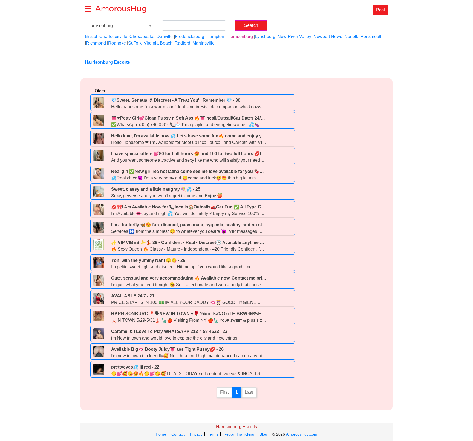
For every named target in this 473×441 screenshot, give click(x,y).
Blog (263, 434)
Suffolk (135, 43)
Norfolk (351, 36)
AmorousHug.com (301, 434)
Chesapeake (141, 36)
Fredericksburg (189, 36)
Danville (165, 36)
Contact (178, 434)
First (224, 392)
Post (380, 10)
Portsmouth (371, 36)
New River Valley (294, 36)
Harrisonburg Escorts (236, 426)
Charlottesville (113, 36)
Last (249, 392)
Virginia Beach (158, 43)
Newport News (327, 36)
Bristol (91, 36)
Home (161, 434)
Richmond (96, 43)
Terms (213, 434)
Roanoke (117, 43)
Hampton (215, 36)
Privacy (196, 434)
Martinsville (203, 43)
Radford (182, 43)
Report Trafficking (239, 434)
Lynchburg (265, 36)
